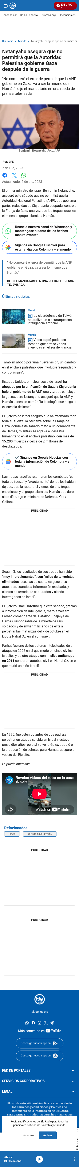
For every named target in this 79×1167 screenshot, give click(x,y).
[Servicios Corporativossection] (73, 1081)
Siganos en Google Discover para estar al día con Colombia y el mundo (43, 247)
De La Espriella (29, 15)
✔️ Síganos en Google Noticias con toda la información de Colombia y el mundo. (42, 461)
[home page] (39, 999)
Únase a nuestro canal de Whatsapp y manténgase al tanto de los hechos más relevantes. (43, 231)
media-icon (39, 1159)
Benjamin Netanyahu (39, 833)
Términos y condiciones (32, 1107)
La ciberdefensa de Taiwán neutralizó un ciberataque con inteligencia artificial (51, 319)
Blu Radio (7, 41)
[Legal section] (73, 1091)
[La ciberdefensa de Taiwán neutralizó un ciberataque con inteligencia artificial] (13, 316)
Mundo (22, 41)
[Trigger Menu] (5, 5)
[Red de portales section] (73, 1070)
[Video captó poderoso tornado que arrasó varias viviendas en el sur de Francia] (13, 341)
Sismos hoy (49, 15)
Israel (12, 833)
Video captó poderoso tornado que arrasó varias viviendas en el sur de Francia (50, 344)
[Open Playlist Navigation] (74, 1159)
